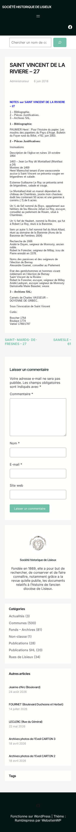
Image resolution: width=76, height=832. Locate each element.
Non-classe (18, 636)
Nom (15, 443)
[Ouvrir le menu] (38, 16)
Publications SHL (22, 650)
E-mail (16, 464)
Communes (18, 623)
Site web (16, 485)
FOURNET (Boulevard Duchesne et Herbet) (36, 704)
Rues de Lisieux (21, 657)
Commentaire (21, 394)
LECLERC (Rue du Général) (26, 721)
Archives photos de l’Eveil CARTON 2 (32, 756)
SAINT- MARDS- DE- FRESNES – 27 (21, 342)
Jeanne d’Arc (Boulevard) (25, 687)
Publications (18, 643)
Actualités (17, 616)
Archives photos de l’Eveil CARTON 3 (32, 738)
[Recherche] (59, 42)
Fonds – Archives (22, 630)
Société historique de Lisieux (26, 7)
